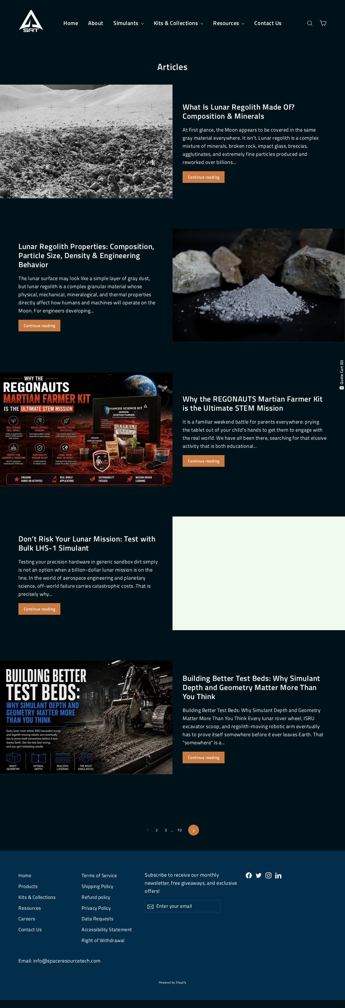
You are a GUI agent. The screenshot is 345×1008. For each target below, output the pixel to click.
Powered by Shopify (172, 982)
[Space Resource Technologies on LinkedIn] (278, 875)
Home (70, 23)
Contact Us (268, 23)
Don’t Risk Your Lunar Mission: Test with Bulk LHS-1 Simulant (87, 543)
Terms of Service (99, 875)
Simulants (126, 23)
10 (179, 830)
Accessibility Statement (107, 929)
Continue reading (203, 177)
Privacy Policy (96, 908)
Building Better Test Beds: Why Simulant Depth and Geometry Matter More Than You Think (251, 687)
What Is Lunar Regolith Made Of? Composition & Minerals (239, 111)
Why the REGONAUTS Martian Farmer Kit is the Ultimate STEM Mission (253, 403)
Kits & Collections (176, 23)
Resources (227, 23)
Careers (26, 918)
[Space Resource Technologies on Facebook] (249, 875)
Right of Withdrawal (103, 940)
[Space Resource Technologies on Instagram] (268, 875)
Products (28, 886)
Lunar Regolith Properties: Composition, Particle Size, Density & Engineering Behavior (86, 255)
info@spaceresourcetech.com (67, 961)
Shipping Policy (97, 886)
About (95, 23)
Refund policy (96, 897)
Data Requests (98, 918)
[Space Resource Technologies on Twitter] (259, 875)
